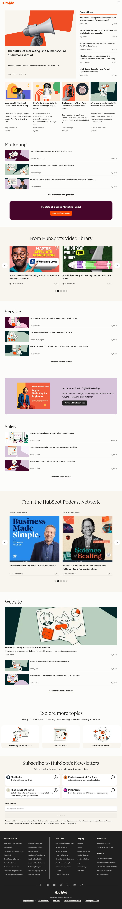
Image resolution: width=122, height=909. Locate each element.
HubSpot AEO (8, 847)
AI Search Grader (61, 847)
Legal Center (28, 901)
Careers (79, 847)
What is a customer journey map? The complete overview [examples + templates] (97, 57)
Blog (78, 863)
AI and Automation (100, 745)
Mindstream (74, 790)
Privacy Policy (43, 901)
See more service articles (61, 362)
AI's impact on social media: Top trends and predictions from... (104, 104)
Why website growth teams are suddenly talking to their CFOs (55, 675)
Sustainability (81, 867)
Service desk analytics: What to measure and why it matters (54, 318)
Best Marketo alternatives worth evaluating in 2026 (50, 151)
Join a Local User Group (105, 847)
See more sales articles (61, 477)
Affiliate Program (103, 874)
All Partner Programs (104, 859)
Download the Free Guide (75, 403)
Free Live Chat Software (36, 863)
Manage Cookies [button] (92, 901)
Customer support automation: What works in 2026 (51, 332)
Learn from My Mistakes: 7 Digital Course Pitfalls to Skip (16, 104)
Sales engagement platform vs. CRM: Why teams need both (54, 447)
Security (56, 901)
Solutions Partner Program (106, 862)
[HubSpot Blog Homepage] (8, 3)
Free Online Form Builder (36, 855)
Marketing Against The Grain (82, 777)
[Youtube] (54, 885)
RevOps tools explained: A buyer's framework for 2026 (52, 433)
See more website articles (61, 691)
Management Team (83, 851)
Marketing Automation (19, 745)
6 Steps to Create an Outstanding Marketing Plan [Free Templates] (97, 44)
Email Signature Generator (65, 859)
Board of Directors (83, 855)
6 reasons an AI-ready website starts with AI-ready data (27, 648)
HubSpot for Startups (104, 870)
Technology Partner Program (107, 866)
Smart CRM (60, 745)
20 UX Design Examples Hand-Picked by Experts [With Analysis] (96, 70)
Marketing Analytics (34, 867)
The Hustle (16, 777)
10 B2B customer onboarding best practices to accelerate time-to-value (59, 346)
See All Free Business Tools (65, 843)
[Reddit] (74, 885)
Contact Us (80, 871)
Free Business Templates (64, 863)
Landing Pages (33, 851)
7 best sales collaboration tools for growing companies (52, 461)
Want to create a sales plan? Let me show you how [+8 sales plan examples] (98, 31)
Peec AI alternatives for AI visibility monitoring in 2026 (52, 165)
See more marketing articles (61, 195)
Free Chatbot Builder (35, 859)
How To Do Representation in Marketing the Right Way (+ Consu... (45, 105)
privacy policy (71, 823)
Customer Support (103, 843)
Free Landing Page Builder (37, 871)
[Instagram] (47, 885)
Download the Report (61, 213)
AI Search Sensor (61, 851)
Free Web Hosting (34, 874)
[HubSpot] (61, 892)
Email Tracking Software (12, 859)
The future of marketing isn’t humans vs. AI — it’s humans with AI (38, 53)
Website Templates (62, 874)
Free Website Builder (35, 847)
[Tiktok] (81, 885)
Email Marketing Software (13, 871)
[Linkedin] (67, 885)
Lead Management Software (13, 874)
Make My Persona (62, 855)
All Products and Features (13, 843)
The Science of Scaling (22, 790)
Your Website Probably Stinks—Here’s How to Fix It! (33, 566)
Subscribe (61, 815)
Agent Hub (7, 855)
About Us (80, 843)
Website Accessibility (72, 901)
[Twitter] (61, 885)
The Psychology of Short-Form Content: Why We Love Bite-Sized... (74, 105)
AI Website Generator (11, 867)
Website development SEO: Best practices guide (49, 661)
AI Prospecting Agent (35, 843)
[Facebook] (40, 885)
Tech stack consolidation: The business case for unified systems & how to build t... (63, 179)
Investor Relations (83, 859)
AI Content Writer (10, 863)
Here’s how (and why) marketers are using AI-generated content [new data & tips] (98, 19)
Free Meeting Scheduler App (13, 851)
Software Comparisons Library (63, 868)
